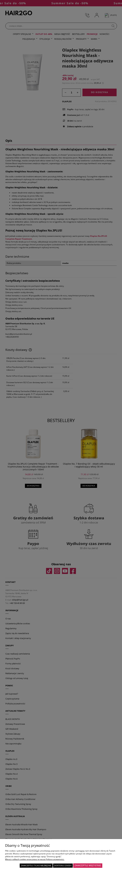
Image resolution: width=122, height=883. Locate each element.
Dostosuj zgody (63, 865)
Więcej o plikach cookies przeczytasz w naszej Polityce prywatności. (34, 859)
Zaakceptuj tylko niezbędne (36, 865)
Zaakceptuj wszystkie (88, 865)
